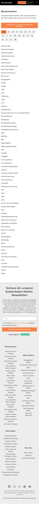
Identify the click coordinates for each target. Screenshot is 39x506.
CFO (3, 93)
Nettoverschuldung (8, 220)
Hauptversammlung (9, 186)
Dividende (5, 120)
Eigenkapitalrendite (8, 146)
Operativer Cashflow (9, 223)
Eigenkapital (6, 143)
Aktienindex (5, 46)
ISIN (2, 193)
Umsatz (4, 263)
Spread (4, 253)
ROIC (3, 243)
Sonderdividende (7, 247)
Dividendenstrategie (9, 126)
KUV (3, 210)
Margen (4, 213)
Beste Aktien (10, 431)
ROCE (3, 233)
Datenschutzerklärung (20, 323)
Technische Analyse (9, 257)
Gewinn (4, 170)
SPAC (3, 250)
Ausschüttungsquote (9, 66)
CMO (3, 100)
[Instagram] (14, 486)
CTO (2, 103)
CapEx (3, 86)
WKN (3, 273)
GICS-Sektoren (7, 180)
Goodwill (4, 183)
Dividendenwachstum (9, 130)
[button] (36, 2)
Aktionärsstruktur (8, 56)
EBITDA (4, 136)
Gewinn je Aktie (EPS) (9, 173)
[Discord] (9, 486)
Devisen (4, 106)
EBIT (3, 133)
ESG (2, 150)
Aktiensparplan (7, 53)
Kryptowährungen (8, 207)
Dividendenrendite (8, 123)
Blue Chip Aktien (7, 69)
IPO (2, 190)
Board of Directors (8, 73)
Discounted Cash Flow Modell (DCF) (15, 113)
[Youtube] (29, 486)
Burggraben (5, 79)
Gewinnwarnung (7, 176)
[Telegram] (24, 486)
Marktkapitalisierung (9, 217)
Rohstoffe (5, 240)
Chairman (5, 96)
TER (2, 260)
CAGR (3, 83)
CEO (3, 89)
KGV (3, 200)
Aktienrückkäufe (7, 49)
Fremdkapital (6, 163)
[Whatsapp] (19, 486)
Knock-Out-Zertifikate (9, 203)
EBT (2, 140)
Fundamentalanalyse (9, 166)
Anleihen (4, 59)
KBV (2, 196)
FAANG (4, 153)
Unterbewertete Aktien (10, 267)
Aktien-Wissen (28, 355)
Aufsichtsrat (6, 63)
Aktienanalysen (11, 347)
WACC (3, 270)
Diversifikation (6, 116)
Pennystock (5, 227)
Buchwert (5, 76)
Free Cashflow (6, 160)
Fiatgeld (4, 156)
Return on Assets (8, 230)
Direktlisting (6, 110)
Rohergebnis (6, 237)
